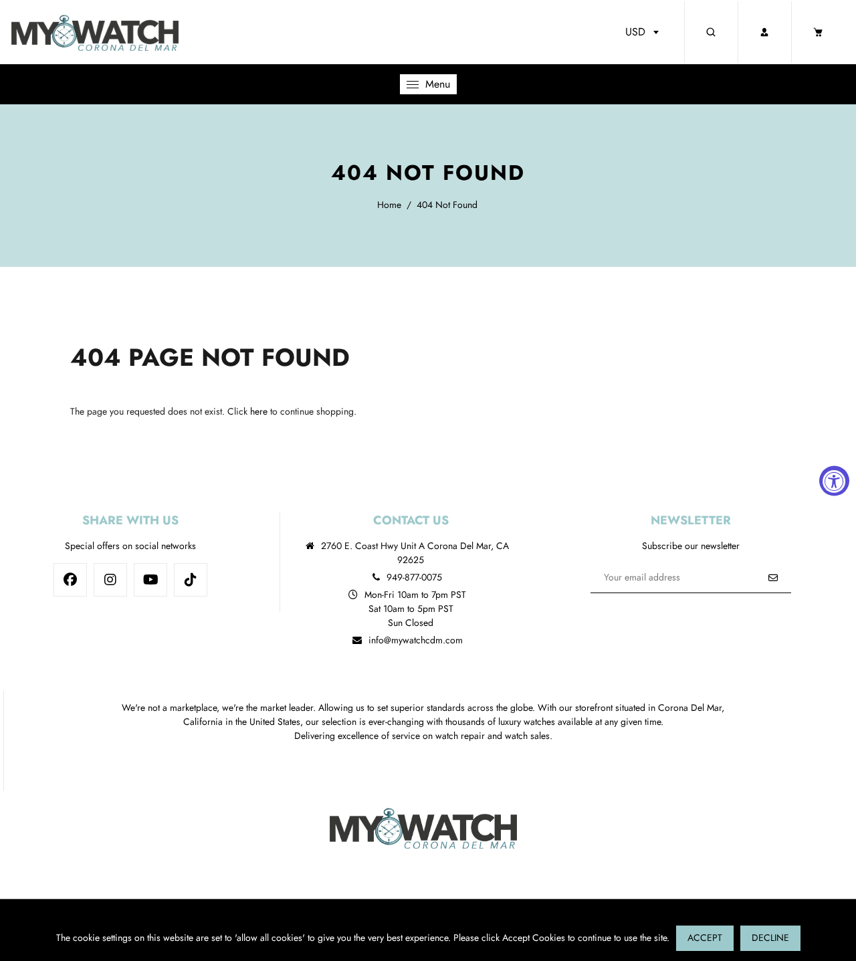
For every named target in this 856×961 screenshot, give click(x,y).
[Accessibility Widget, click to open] (834, 480)
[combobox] (641, 32)
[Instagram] (110, 580)
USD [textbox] (635, 31)
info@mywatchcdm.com (415, 640)
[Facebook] (70, 580)
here (259, 411)
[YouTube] (150, 580)
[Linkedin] (190, 580)
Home (389, 204)
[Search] (711, 32)
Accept (704, 937)
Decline (770, 937)
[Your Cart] (818, 32)
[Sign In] (764, 32)
